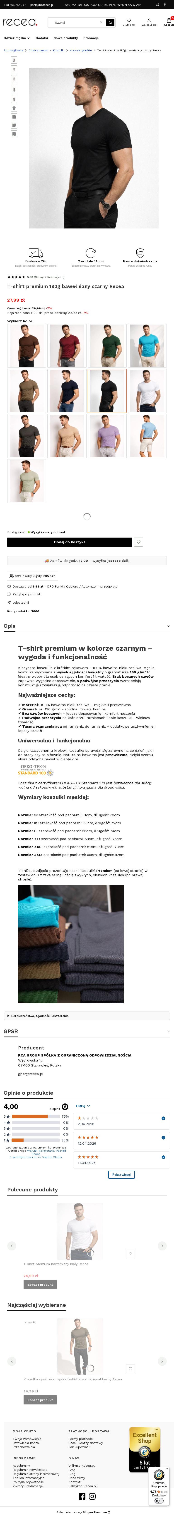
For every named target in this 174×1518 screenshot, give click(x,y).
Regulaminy (21, 1465)
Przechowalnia (24, 1447)
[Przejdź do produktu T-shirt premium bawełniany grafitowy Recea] (26, 436)
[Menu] (166, 1469)
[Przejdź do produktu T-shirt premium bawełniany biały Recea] (147, 391)
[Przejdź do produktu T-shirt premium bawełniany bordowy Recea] (66, 346)
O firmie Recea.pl (81, 1465)
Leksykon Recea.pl (82, 1486)
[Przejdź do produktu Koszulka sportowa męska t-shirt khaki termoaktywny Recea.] (80, 1346)
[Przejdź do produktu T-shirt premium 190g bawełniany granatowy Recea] (66, 391)
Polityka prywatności (28, 1482)
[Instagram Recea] (92, 1498)
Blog (71, 1474)
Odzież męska (38, 50)
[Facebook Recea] (82, 1498)
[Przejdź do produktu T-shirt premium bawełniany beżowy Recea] (66, 436)
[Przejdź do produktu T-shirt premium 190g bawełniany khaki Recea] (26, 391)
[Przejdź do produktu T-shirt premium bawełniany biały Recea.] (80, 1231)
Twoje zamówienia (27, 1439)
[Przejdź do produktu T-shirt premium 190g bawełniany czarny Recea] (107, 391)
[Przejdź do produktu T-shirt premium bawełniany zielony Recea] (107, 346)
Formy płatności (80, 1439)
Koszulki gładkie (81, 50)
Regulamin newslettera (30, 1469)
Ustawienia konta (26, 1443)
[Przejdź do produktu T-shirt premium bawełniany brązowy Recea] (26, 346)
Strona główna (13, 50)
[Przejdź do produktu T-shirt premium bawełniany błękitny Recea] (147, 436)
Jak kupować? (79, 1447)
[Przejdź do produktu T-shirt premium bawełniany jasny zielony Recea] (26, 481)
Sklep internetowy (82, 1512)
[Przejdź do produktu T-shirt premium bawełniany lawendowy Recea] (107, 436)
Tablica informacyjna (28, 1478)
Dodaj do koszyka (69, 542)
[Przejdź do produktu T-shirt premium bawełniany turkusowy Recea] (147, 346)
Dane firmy (76, 1478)
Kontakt (74, 1482)
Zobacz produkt (40, 1284)
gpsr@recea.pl (30, 1074)
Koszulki (58, 50)
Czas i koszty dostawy (85, 1443)
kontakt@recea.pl (41, 5)
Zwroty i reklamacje (28, 1486)
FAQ (71, 1469)
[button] (110, 22)
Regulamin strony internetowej (36, 1474)
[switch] (159, 1500)
